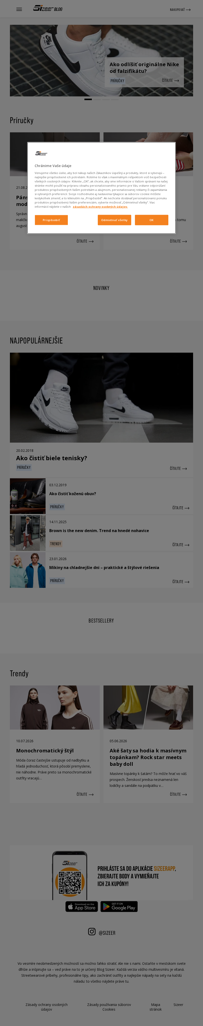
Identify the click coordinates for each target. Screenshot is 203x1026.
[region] (101, 188)
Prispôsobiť (51, 220)
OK (152, 220)
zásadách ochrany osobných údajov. (100, 206)
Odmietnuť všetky (114, 220)
